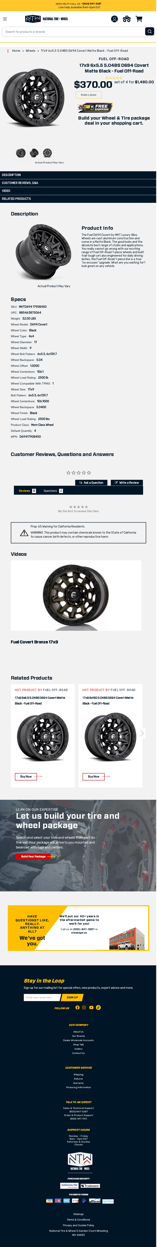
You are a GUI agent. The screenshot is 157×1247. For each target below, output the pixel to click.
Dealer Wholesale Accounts (78, 1040)
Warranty (78, 1083)
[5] (11, 733)
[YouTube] (91, 1008)
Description (11, 175)
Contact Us (78, 1053)
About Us (78, 1031)
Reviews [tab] (24, 491)
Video (6, 191)
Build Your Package (33, 856)
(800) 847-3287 (79, 1111)
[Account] (114, 19)
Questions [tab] (50, 491)
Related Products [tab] (16, 199)
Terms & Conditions (78, 1219)
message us (79, 933)
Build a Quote (88, 94)
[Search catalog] (149, 31)
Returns (78, 1078)
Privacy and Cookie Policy (78, 1225)
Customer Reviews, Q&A (20, 183)
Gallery (78, 1048)
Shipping (78, 1074)
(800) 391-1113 (78, 1118)
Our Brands (78, 1036)
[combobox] (78, 32)
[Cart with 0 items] (139, 19)
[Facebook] (77, 1008)
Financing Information (78, 1087)
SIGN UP (72, 997)
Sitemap (78, 1214)
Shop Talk (78, 1044)
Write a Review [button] (129, 483)
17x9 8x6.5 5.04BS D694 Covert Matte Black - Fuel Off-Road (40, 701)
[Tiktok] (98, 1008)
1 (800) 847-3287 (91, 3)
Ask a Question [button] (93, 483)
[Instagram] (84, 1008)
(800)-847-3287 (84, 929)
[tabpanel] (43, 735)
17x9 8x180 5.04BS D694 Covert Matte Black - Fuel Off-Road (108, 701)
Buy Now (25, 776)
